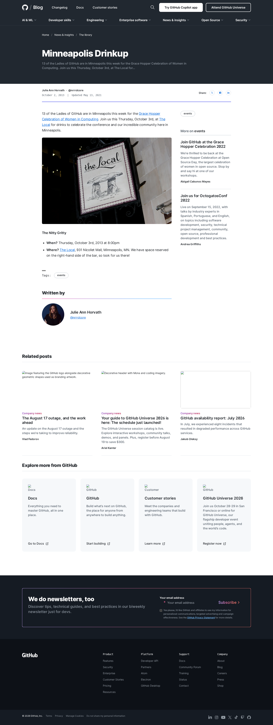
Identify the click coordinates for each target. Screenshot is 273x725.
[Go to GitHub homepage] (30, 656)
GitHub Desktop (150, 685)
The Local (67, 250)
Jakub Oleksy (189, 439)
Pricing (107, 685)
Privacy (59, 715)
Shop (220, 685)
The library (85, 34)
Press (220, 679)
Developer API (149, 660)
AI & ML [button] (27, 20)
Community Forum (190, 667)
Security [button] (241, 20)
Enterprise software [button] (133, 20)
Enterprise (109, 673)
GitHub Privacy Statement (201, 617)
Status (183, 679)
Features (108, 660)
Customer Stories (113, 679)
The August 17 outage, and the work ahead (54, 420)
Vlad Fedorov (30, 439)
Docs (182, 660)
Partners (146, 667)
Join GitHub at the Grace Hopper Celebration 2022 (203, 144)
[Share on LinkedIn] (228, 92)
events (61, 275)
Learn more (153, 543)
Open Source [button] (211, 20)
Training (184, 673)
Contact (184, 685)
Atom (144, 673)
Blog (38, 7)
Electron (146, 679)
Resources (109, 691)
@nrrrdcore (75, 90)
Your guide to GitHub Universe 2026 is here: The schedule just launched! (135, 420)
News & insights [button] (174, 20)
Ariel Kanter (108, 447)
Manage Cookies (75, 715)
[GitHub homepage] (25, 7)
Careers (222, 673)
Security (108, 667)
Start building (96, 543)
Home (45, 34)
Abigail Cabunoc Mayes (195, 181)
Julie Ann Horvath (53, 90)
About (221, 660)
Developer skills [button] (60, 20)
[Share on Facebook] (220, 92)
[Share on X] (212, 92)
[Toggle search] (152, 7)
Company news (32, 413)
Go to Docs (36, 543)
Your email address (172, 597)
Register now (212, 543)
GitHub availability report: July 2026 (213, 418)
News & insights (64, 34)
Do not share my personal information (106, 715)
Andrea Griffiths (191, 244)
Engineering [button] (95, 20)
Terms (49, 715)
